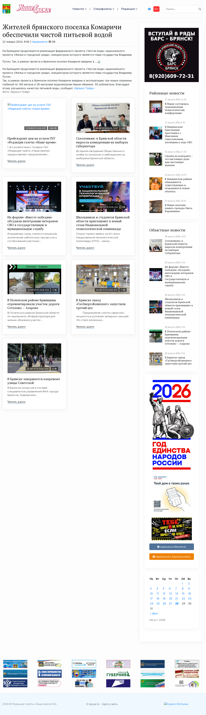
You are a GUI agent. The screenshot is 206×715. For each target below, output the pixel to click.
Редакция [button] (128, 8)
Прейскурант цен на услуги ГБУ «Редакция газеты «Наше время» (31, 140)
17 (151, 598)
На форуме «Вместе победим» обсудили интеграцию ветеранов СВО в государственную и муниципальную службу (32, 223)
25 (158, 603)
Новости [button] (78, 8)
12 (164, 593)
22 (183, 598)
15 (183, 593)
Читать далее (16, 161)
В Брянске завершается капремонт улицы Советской (33, 381)
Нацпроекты (40, 41)
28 (177, 603)
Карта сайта (109, 704)
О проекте (92, 704)
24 (151, 603)
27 (170, 603)
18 (157, 598)
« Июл (154, 613)
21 (176, 598)
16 (189, 593)
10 (151, 593)
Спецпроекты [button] (102, 8)
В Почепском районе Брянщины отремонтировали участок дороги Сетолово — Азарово (33, 304)
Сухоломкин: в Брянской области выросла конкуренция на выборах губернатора (102, 142)
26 (164, 603)
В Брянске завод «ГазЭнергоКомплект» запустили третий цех (101, 304)
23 (189, 598)
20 (170, 598)
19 (164, 598)
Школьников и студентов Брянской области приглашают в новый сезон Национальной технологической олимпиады (103, 223)
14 (176, 593)
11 (157, 593)
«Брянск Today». (84, 88)
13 (170, 593)
